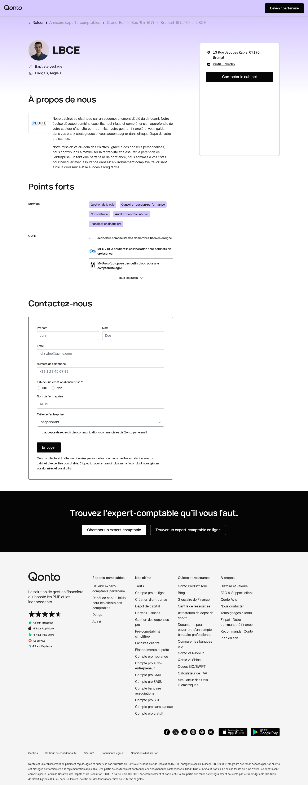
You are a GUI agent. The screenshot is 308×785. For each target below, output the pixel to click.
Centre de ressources (194, 606)
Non (59, 388)
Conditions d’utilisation (144, 753)
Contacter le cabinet (239, 77)
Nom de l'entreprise (50, 396)
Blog (181, 593)
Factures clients (147, 643)
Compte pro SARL (148, 675)
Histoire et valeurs (234, 586)
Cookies (33, 753)
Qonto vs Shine (189, 660)
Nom (105, 328)
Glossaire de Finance (194, 600)
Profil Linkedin (224, 64)
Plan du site (229, 638)
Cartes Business (147, 613)
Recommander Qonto (237, 631)
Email (40, 346)
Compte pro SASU (148, 682)
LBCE (201, 22)
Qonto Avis (229, 600)
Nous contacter (232, 606)
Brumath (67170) (175, 22)
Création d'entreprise (151, 600)
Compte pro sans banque (154, 707)
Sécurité (89, 753)
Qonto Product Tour (192, 586)
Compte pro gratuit (149, 713)
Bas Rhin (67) (142, 22)
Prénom (42, 328)
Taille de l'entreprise (50, 414)
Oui (44, 388)
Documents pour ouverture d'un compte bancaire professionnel (195, 630)
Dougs (97, 615)
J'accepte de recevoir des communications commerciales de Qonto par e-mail (94, 432)
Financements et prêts (152, 650)
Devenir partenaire (284, 8)
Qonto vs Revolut (191, 653)
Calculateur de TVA (192, 673)
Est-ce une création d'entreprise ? (60, 382)
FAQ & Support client (237, 593)
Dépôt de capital (147, 606)
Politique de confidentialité (61, 753)
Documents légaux (113, 753)
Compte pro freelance (151, 657)
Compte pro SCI (147, 700)
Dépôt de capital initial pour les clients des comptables (109, 603)
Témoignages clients (236, 613)
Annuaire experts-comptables (74, 22)
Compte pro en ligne (150, 593)
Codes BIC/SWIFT (192, 667)
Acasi (96, 621)
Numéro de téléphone (51, 364)
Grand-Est (116, 22)
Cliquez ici (86, 463)
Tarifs (139, 586)
